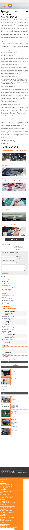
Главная (3, 141)
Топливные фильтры (9, 337)
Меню (2, 478)
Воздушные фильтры (9, 334)
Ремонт (6, 314)
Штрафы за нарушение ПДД (8, 358)
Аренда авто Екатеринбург (8, 67)
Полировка (7, 321)
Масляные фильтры (9, 336)
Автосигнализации (7, 289)
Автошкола (4, 279)
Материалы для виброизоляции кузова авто (14, 406)
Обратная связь (12, 468)
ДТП (4, 297)
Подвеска (5, 326)
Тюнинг (3, 347)
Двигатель (5, 310)
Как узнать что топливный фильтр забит (14, 412)
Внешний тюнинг (7, 349)
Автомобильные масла (10, 311)
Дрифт (4, 281)
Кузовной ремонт (7, 318)
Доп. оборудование (6, 287)
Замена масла (8, 313)
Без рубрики (5, 285)
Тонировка (7, 352)
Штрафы (5, 303)
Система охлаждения (8, 329)
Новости (9, 141)
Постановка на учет (7, 300)
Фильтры (5, 332)
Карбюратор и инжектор (8, 316)
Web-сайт (18, 262)
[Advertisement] (10, 450)
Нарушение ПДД (7, 298)
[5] (22, 248)
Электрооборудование (8, 339)
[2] (17, 248)
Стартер (6, 342)
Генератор (7, 341)
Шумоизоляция (6, 354)
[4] (21, 248)
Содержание (4, 468)
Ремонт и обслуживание (8, 308)
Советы (4, 345)
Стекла (6, 324)
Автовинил (7, 350)
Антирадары (6, 290)
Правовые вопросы (6, 295)
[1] (15, 248)
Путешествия (5, 306)
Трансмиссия (6, 331)
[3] (19, 248)
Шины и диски (5, 356)
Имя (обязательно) (20, 256)
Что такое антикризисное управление (14, 380)
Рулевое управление (8, 327)
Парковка (5, 283)
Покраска (7, 319)
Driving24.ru (9, 470)
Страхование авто (7, 302)
